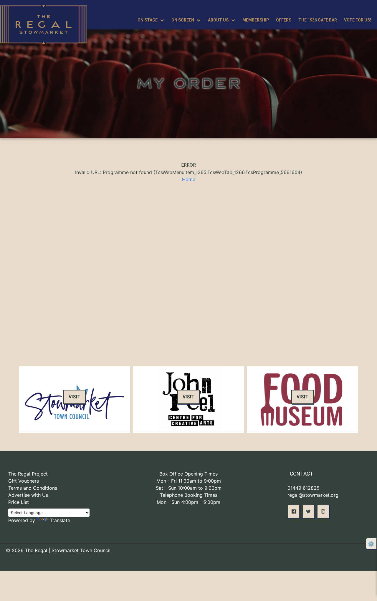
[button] (293, 511)
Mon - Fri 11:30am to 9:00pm (188, 481)
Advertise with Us (28, 495)
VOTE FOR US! (357, 20)
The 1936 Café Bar (317, 20)
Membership (255, 20)
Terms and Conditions (32, 488)
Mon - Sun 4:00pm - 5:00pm (188, 502)
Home (188, 179)
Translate (60, 520)
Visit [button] (74, 397)
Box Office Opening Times (188, 474)
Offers (283, 20)
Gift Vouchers (23, 481)
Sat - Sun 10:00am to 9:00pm (188, 488)
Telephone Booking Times (188, 495)
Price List (18, 502)
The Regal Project (28, 474)
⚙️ (371, 544)
